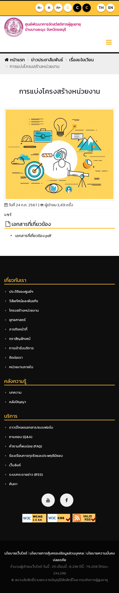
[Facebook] (66, 500)
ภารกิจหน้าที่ (18, 329)
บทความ (15, 392)
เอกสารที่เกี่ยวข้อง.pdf (33, 236)
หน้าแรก (17, 59)
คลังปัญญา (17, 401)
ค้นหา (13, 484)
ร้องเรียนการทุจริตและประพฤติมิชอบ (36, 455)
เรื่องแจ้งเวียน (81, 59)
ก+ (58, 8)
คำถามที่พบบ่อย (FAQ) (25, 446)
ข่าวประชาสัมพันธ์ (47, 59)
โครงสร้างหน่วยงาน (24, 310)
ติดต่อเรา (16, 357)
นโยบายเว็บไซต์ (16, 553)
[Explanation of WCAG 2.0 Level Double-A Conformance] (34, 517)
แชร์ (8, 214)
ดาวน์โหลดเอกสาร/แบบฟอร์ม (31, 427)
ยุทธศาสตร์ (17, 319)
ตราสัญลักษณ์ (19, 338)
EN (110, 8)
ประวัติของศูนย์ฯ (21, 291)
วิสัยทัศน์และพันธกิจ (23, 301)
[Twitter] (48, 500)
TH (101, 8)
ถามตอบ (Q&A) (20, 436)
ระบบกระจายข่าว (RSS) (26, 474)
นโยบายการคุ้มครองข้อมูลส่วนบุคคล (57, 553)
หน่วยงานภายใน (21, 367)
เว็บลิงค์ (15, 465)
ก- (40, 8)
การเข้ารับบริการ (21, 348)
